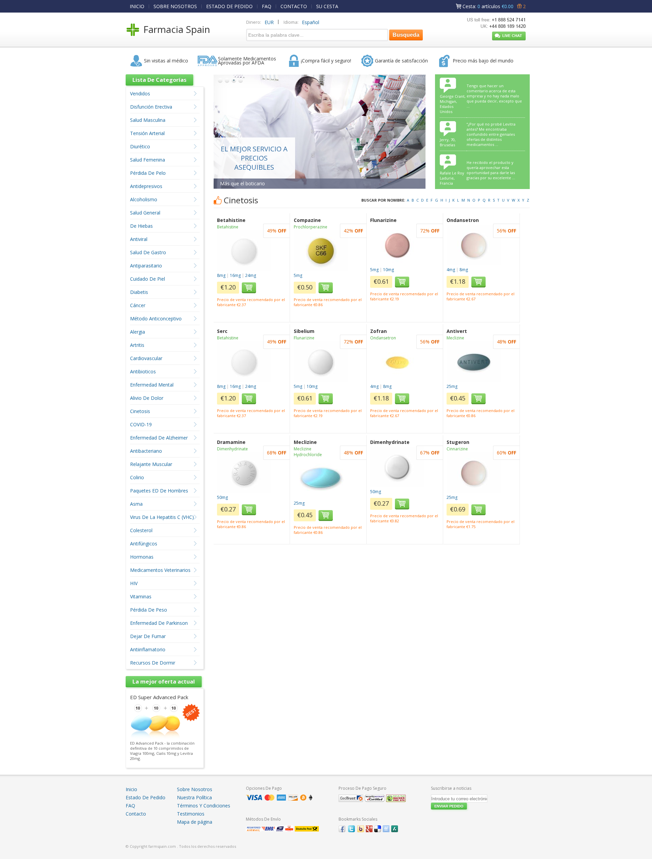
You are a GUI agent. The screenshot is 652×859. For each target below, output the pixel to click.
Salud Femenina (147, 159)
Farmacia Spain (176, 29)
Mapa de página (194, 822)
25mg (452, 386)
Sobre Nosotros (194, 789)
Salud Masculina (147, 120)
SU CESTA (327, 6)
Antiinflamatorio (147, 649)
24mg (250, 275)
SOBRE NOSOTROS (175, 6)
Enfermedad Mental (152, 384)
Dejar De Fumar (148, 636)
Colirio (137, 477)
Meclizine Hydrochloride (308, 451)
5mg (298, 275)
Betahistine (227, 227)
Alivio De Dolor (146, 398)
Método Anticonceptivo (156, 318)
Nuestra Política (194, 797)
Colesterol (141, 530)
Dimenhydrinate (232, 449)
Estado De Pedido (145, 797)
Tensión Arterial (147, 133)
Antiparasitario (146, 265)
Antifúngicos (143, 543)
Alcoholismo (143, 199)
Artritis (137, 345)
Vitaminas (140, 596)
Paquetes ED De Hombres (159, 490)
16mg (235, 275)
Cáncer (137, 305)
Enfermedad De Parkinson (159, 623)
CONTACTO (293, 6)
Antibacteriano (146, 451)
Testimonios (190, 813)
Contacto (136, 813)
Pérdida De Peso (148, 609)
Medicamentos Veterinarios (160, 570)
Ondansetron (383, 338)
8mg (221, 275)
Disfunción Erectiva (151, 107)
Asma (136, 504)
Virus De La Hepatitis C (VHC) (162, 517)
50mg (222, 497)
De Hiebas (141, 226)
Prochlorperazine (310, 227)
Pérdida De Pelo (148, 173)
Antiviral (138, 239)
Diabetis (139, 292)
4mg (451, 270)
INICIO (137, 6)
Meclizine (455, 338)
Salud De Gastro (148, 252)
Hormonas (141, 557)
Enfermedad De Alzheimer (159, 437)
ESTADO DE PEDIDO (229, 6)
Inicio (131, 789)
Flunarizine (304, 338)
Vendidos (140, 93)
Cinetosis (140, 411)
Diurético (140, 146)
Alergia (137, 332)
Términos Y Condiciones (203, 805)
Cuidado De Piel (147, 279)
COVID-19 (141, 424)
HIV (134, 583)
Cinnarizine (457, 449)
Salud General (145, 212)
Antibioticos (143, 371)
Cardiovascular (146, 358)
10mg (388, 270)
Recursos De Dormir (152, 662)
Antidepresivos (146, 186)
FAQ (266, 6)
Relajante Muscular (151, 464)
